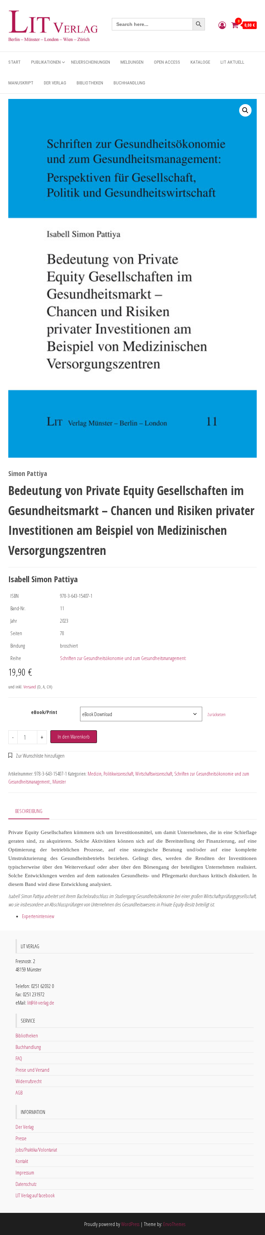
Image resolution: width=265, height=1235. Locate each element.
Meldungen (132, 62)
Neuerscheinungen (90, 62)
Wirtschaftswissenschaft (153, 773)
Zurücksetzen (216, 714)
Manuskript (20, 82)
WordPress (130, 1223)
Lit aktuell (232, 62)
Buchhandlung (129, 82)
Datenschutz (26, 1183)
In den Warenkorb (74, 736)
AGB (19, 1092)
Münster (59, 781)
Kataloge (200, 62)
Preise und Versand (32, 1069)
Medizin (94, 773)
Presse (21, 1138)
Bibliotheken (90, 82)
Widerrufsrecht (28, 1081)
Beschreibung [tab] (28, 810)
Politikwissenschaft (118, 773)
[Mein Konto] (222, 25)
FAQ (19, 1058)
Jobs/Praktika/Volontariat (36, 1149)
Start (14, 62)
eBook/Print (44, 711)
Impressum (25, 1172)
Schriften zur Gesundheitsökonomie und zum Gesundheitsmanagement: (123, 658)
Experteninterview (38, 916)
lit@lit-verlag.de (40, 1002)
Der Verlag (55, 82)
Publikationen (46, 62)
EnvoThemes (174, 1223)
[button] (245, 110)
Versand (29, 687)
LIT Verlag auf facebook (35, 1195)
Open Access (167, 62)
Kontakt (22, 1161)
